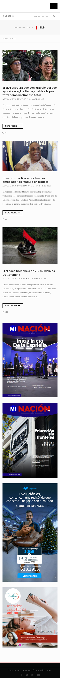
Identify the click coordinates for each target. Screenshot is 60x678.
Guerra (21, 279)
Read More (11, 126)
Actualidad (9, 99)
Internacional (25, 186)
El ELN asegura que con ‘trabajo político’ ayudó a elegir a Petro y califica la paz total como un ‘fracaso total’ (30, 91)
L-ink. (49, 670)
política (21, 99)
